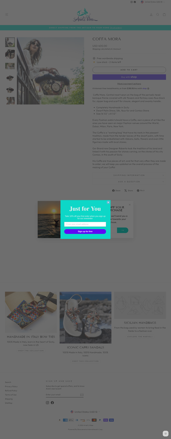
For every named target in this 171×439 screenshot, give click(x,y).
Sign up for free (85, 231)
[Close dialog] (108, 202)
